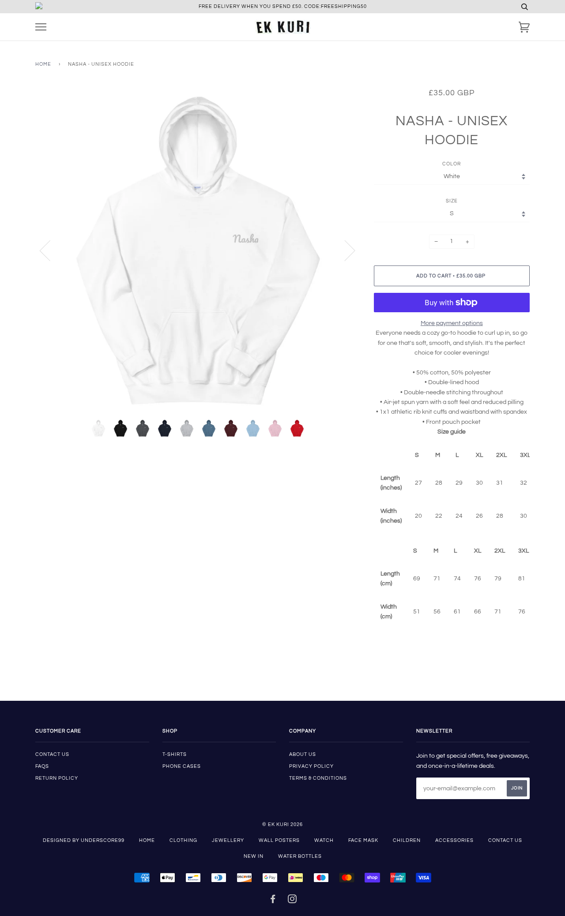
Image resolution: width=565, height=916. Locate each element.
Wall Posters (279, 840)
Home (43, 64)
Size (452, 200)
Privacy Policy (311, 766)
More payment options (452, 323)
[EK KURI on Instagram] (292, 900)
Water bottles (300, 856)
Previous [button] (50, 250)
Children (407, 840)
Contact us (52, 754)
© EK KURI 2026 (282, 824)
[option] (198, 250)
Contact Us (505, 840)
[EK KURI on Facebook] (273, 900)
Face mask (363, 840)
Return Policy (56, 778)
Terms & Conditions (318, 778)
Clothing (183, 840)
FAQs (42, 766)
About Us (302, 754)
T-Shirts (174, 754)
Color (451, 163)
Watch (324, 840)
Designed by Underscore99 (83, 840)
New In (254, 856)
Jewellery (228, 840)
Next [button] (344, 250)
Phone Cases (181, 766)
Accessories (454, 840)
